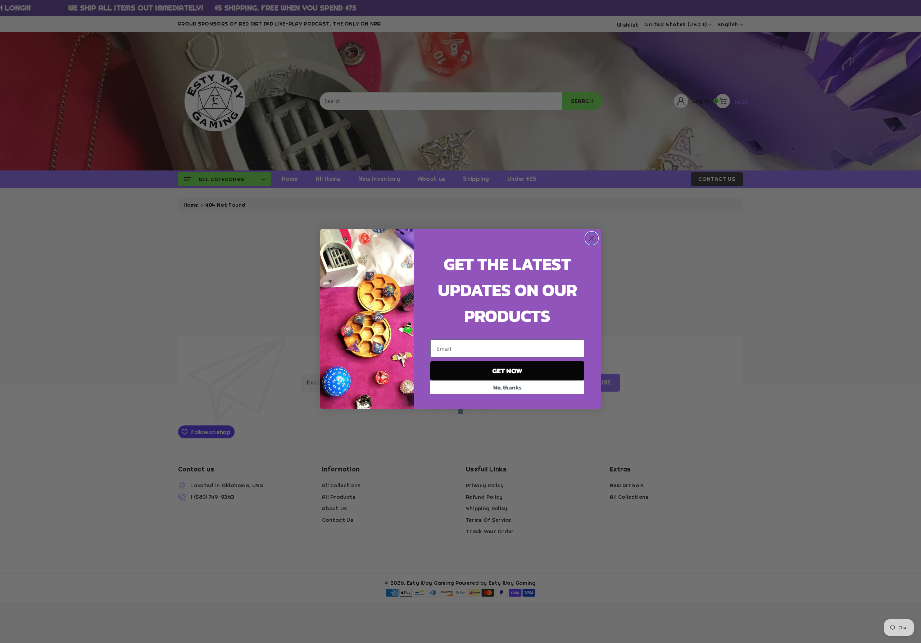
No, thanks (507, 387)
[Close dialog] (591, 238)
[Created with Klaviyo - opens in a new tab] (460, 411)
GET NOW (507, 370)
